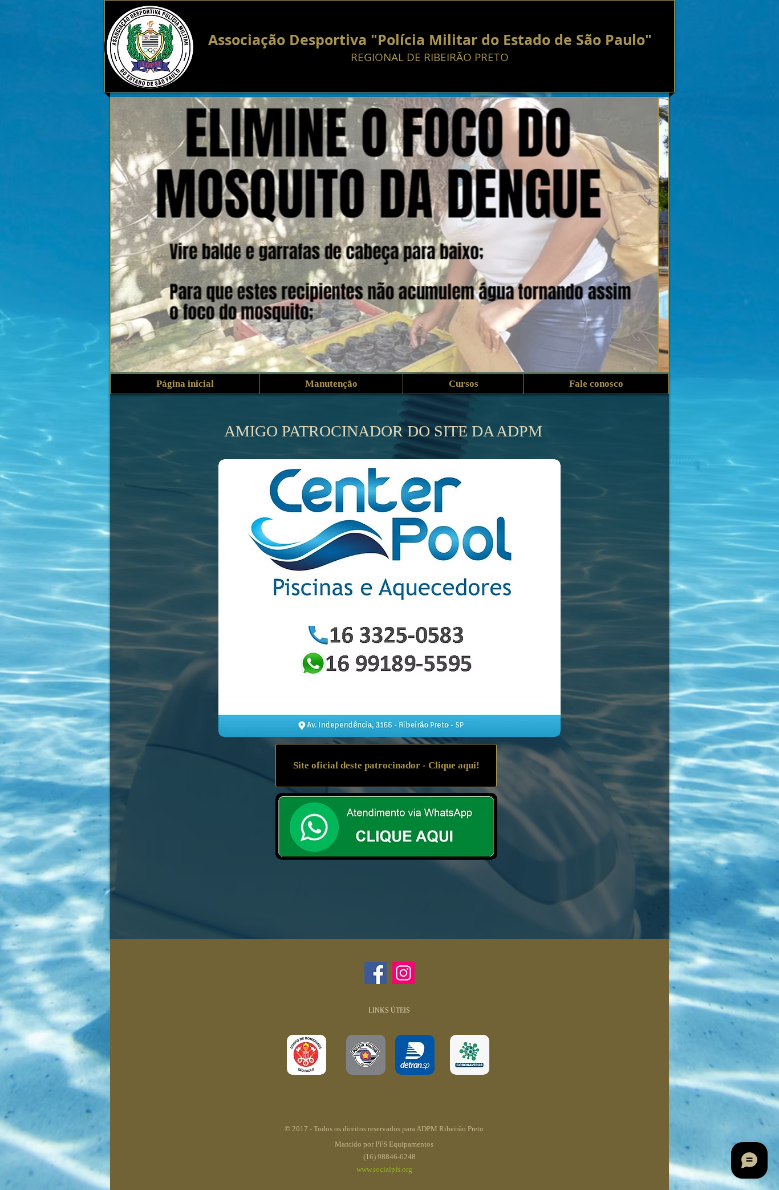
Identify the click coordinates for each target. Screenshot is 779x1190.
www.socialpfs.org (384, 1169)
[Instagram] (403, 973)
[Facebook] (375, 973)
